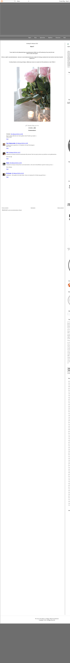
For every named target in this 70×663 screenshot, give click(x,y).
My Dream (8, 173)
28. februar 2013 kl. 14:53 (16, 162)
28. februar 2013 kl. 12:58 (17, 134)
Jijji (7, 152)
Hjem (29, 37)
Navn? (32, 46)
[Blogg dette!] (31, 128)
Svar (7, 139)
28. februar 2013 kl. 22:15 (18, 173)
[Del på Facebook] (35, 128)
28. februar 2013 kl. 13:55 (22, 143)
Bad (65, 37)
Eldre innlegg (61, 207)
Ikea (68, 331)
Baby (33, 125)
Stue (35, 37)
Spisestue (42, 37)
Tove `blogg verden (11, 143)
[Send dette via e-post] (29, 128)
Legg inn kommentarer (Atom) (15, 210)
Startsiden (33, 207)
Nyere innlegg (5, 207)
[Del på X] (33, 128)
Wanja (7, 162)
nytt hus (37, 125)
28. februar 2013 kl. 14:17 (14, 152)
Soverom (58, 37)
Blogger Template (41, 624)
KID (68, 332)
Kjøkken (50, 37)
